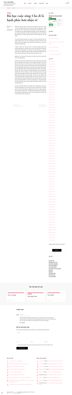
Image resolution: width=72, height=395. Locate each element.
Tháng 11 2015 (52, 82)
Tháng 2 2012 (52, 161)
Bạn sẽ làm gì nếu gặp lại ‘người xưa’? (55, 363)
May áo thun (42, 366)
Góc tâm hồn (9, 2)
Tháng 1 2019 (52, 74)
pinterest (51, 271)
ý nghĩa (35, 3)
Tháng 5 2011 (52, 184)
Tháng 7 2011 (52, 179)
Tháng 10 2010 (52, 202)
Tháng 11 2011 (52, 168)
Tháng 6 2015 (52, 87)
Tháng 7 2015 (52, 84)
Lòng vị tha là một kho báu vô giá (16, 366)
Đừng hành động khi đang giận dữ (56, 369)
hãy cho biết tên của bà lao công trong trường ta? (20, 377)
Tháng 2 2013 (52, 133)
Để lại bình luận (10, 30)
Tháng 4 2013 (52, 128)
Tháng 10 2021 (52, 64)
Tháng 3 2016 (52, 77)
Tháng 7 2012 (52, 150)
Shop (47, 3)
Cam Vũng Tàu (52, 274)
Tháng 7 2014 (52, 97)
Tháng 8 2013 (52, 117)
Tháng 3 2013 (52, 130)
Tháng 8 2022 (52, 61)
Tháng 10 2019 (52, 71)
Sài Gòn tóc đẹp (52, 273)
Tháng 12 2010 (52, 196)
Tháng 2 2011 (52, 191)
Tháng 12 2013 (52, 110)
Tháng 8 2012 (52, 148)
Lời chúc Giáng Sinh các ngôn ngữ (17, 369)
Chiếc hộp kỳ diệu (32, 296)
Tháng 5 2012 (52, 156)
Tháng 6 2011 (52, 181)
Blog (25, 3)
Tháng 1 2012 (52, 163)
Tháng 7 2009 (52, 240)
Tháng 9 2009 (52, 235)
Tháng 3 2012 (52, 158)
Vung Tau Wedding (53, 265)
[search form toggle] (66, 3)
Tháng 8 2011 (52, 176)
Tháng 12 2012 (52, 138)
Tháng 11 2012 (52, 140)
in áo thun (41, 363)
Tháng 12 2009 (52, 227)
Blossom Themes (11, 392)
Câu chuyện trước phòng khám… (53, 372)
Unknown (41, 372)
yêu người (21, 292)
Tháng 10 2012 (52, 143)
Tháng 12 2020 (52, 69)
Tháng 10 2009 (52, 232)
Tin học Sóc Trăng (53, 267)
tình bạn (34, 292)
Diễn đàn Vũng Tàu (53, 262)
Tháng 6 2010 (52, 212)
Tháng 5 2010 (52, 214)
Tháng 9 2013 (52, 115)
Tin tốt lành (50, 295)
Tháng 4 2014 (52, 102)
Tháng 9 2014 (52, 92)
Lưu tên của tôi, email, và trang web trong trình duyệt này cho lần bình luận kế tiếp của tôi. (35, 344)
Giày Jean (51, 270)
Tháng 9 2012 (52, 145)
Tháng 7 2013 (52, 120)
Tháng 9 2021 (52, 66)
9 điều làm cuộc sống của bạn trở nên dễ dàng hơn (20, 384)
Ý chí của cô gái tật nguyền (54, 54)
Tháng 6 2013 (52, 122)
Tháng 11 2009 (52, 230)
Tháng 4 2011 (52, 186)
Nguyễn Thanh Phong (9, 27)
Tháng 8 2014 (52, 94)
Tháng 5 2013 (52, 125)
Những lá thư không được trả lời (53, 377)
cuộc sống (41, 3)
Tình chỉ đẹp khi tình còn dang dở (55, 361)
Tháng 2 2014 (52, 107)
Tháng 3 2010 (52, 219)
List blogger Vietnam (53, 263)
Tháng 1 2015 (52, 89)
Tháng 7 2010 (52, 209)
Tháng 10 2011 (52, 171)
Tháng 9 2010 (52, 204)
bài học (30, 3)
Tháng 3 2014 (52, 105)
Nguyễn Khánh (42, 369)
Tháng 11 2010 (52, 199)
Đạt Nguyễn (42, 361)
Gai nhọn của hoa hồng (54, 38)
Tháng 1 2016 (52, 79)
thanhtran (22, 314)
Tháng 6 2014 (52, 99)
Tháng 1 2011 (52, 194)
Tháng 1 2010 (52, 224)
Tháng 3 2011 (52, 189)
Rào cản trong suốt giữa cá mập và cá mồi (18, 363)
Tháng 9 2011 (52, 173)
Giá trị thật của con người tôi (15, 361)
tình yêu (38, 292)
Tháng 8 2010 (52, 207)
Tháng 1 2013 (52, 135)
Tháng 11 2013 (52, 112)
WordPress (22, 392)
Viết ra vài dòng (12, 295)
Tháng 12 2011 (52, 166)
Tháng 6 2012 (52, 153)
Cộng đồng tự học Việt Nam (55, 268)
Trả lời (23, 322)
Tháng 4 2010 (52, 217)
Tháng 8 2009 (52, 237)
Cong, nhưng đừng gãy (54, 47)
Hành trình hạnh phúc (53, 50)
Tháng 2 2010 (52, 222)
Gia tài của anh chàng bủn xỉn (16, 372)
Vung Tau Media (52, 276)
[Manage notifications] (2, 393)
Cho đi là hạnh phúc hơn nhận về (16, 374)
